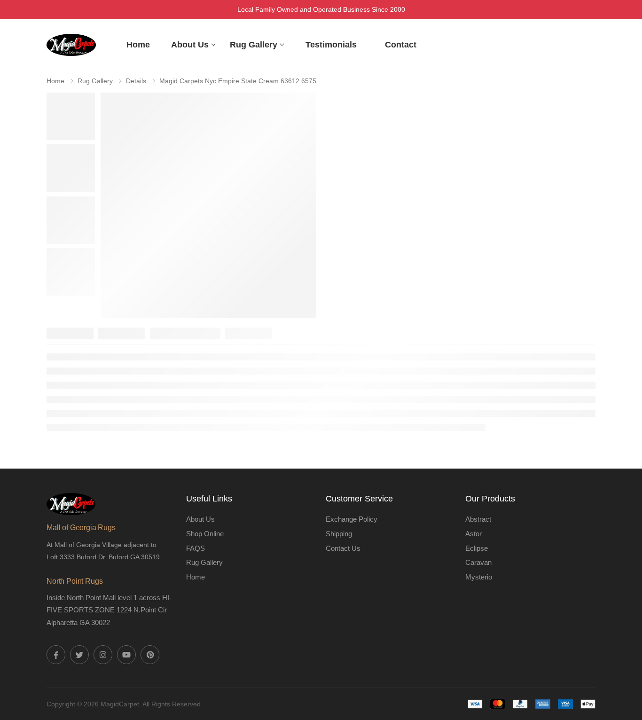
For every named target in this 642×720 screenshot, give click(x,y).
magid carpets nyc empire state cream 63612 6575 (237, 81)
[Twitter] (79, 654)
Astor (473, 534)
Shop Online (205, 534)
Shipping (339, 534)
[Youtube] (126, 654)
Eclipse (476, 548)
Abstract (478, 519)
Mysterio (478, 577)
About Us (190, 44)
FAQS (195, 548)
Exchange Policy (351, 519)
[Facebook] (56, 654)
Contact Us (343, 548)
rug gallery (95, 81)
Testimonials (331, 44)
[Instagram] (103, 654)
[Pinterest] (150, 654)
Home (138, 44)
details (136, 81)
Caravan (478, 562)
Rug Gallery (253, 44)
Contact (400, 44)
